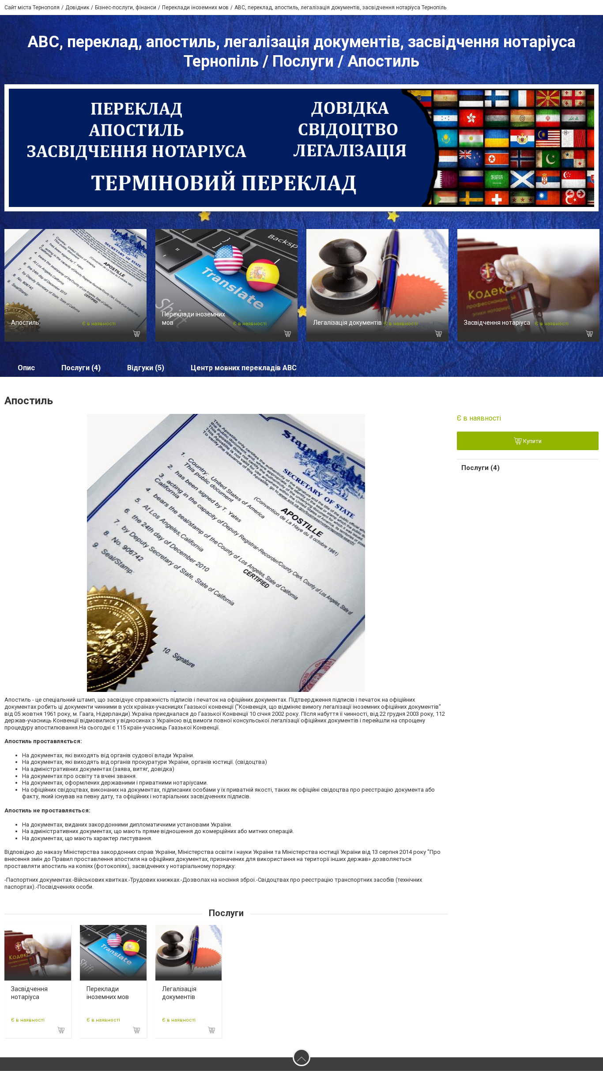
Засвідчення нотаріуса (497, 322)
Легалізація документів (347, 322)
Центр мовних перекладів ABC (244, 368)
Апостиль (25, 322)
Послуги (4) (81, 368)
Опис (26, 368)
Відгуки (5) (145, 368)
